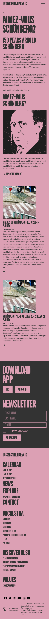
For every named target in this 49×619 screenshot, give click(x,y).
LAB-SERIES (7, 474)
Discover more (14, 174)
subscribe (11, 438)
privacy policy (23, 431)
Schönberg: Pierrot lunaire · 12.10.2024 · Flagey (24, 318)
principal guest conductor (14, 535)
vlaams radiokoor (10, 558)
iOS (7, 389)
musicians (7, 523)
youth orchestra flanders (14, 566)
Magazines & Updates (11, 496)
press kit (7, 543)
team (5, 539)
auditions (7, 527)
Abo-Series (7, 470)
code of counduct (10, 585)
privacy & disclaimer (28, 610)
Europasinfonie (9, 570)
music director (9, 531)
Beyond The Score (10, 478)
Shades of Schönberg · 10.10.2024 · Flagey (21, 224)
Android (22, 389)
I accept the (18, 431)
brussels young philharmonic (15, 562)
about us (6, 519)
